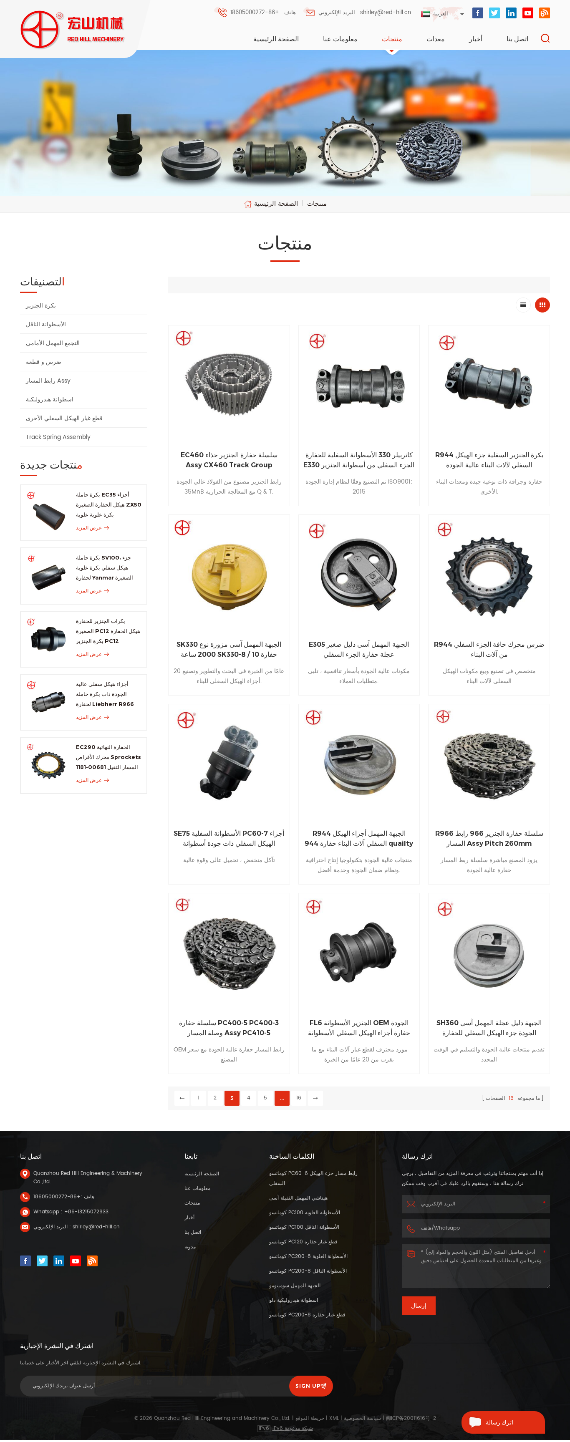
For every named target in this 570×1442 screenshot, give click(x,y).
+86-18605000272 (57, 1197)
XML (334, 1418)
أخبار (475, 39)
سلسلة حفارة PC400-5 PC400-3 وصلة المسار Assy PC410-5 (229, 1028)
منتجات (392, 39)
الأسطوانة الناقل (46, 324)
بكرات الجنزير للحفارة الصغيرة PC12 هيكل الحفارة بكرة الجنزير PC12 (108, 631)
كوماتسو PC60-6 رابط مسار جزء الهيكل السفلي (313, 1178)
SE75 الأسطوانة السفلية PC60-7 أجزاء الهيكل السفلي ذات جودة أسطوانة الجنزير (229, 839)
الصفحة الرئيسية (276, 39)
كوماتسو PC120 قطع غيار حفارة (303, 1242)
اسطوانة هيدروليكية (49, 399)
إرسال (418, 1305)
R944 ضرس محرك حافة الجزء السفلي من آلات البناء (489, 649)
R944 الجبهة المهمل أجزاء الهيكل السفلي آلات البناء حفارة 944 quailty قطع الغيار (359, 839)
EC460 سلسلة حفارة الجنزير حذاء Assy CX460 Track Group (229, 460)
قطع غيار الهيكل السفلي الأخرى (64, 418)
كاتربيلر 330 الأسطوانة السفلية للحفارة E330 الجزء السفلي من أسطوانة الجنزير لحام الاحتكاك (358, 460)
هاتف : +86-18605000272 (263, 12)
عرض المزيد (89, 527)
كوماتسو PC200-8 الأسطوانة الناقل (308, 1271)
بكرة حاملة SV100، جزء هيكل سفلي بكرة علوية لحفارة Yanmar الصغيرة (104, 567)
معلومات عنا (340, 39)
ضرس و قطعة (43, 362)
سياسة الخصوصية (362, 1418)
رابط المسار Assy (48, 381)
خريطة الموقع (309, 1418)
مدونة (190, 1247)
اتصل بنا (517, 39)
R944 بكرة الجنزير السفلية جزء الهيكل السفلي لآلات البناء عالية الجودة (489, 460)
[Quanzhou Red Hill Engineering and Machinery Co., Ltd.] (73, 30)
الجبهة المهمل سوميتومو (294, 1286)
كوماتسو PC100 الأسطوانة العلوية (304, 1213)
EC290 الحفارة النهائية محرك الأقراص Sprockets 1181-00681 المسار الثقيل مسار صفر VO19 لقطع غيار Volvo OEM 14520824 (108, 758)
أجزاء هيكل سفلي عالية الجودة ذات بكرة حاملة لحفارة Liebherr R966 (105, 694)
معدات (435, 39)
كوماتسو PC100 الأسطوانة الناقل (304, 1227)
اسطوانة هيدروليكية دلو (293, 1300)
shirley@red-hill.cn (96, 1227)
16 (298, 1098)
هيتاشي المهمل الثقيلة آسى (298, 1198)
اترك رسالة (499, 1422)
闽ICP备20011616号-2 (411, 1418)
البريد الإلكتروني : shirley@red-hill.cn (364, 12)
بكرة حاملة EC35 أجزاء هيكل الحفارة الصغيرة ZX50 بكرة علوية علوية (108, 504)
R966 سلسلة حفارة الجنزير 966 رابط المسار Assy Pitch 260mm (489, 838)
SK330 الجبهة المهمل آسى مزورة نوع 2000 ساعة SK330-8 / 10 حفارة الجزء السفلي (229, 650)
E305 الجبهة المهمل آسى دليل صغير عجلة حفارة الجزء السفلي (359, 649)
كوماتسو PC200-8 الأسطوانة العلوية (308, 1256)
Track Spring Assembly (58, 437)
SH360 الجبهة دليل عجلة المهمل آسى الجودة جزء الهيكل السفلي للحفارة (489, 1028)
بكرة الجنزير (41, 305)
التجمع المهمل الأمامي (53, 343)
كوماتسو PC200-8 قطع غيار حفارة (307, 1315)
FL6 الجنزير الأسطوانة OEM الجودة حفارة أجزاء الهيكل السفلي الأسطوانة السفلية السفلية (359, 1028)
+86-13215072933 (86, 1212)
